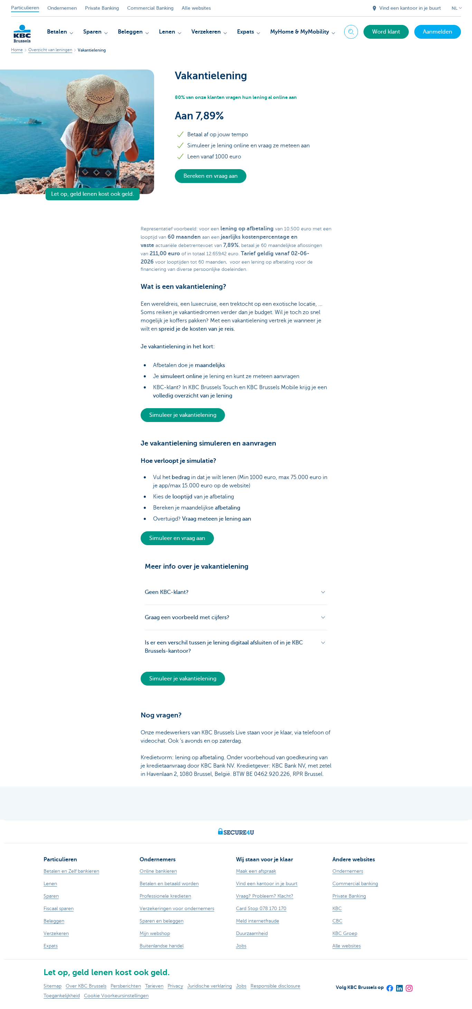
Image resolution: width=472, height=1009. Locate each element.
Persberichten (126, 986)
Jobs (241, 986)
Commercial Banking (150, 8)
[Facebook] (389, 986)
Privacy (175, 986)
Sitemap (53, 986)
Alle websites (196, 8)
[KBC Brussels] (22, 31)
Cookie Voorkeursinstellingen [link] (116, 995)
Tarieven (154, 986)
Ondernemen (62, 8)
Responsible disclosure (275, 986)
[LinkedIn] (399, 986)
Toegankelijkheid (62, 995)
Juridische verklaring (209, 986)
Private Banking (102, 8)
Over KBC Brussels (86, 986)
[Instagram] (409, 986)
